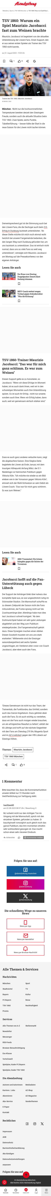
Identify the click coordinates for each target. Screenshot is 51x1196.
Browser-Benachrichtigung (14, 1048)
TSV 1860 (7, 1005)
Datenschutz (8, 1142)
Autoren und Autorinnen (12, 1085)
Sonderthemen (32, 1101)
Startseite (5, 10)
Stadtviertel (7, 989)
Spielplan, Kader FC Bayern (14, 1064)
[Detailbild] (46, 70)
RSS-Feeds (7, 1042)
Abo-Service (8, 1101)
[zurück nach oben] (26, 1175)
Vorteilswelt (8, 1059)
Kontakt (6, 1112)
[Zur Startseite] (25, 6)
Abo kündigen (8, 1154)
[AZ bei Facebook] (27, 1124)
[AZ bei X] (42, 1124)
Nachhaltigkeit (32, 1005)
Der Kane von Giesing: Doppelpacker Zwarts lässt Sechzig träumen (29, 276)
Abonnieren (7, 1096)
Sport (11, 10)
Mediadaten (31, 1085)
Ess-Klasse (7, 1053)
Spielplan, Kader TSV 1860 (14, 1070)
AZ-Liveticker (15, 735)
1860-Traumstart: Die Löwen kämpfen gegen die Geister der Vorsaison (30, 561)
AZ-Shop (29, 1090)
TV (27, 989)
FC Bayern (7, 1000)
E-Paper (6, 1107)
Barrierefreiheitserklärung (13, 1148)
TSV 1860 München (21, 10)
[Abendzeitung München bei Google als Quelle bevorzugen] (34, 61)
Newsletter (7, 1031)
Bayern (5, 994)
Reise (28, 1000)
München (6, 983)
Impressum (7, 1131)
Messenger (7, 1037)
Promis (5, 1011)
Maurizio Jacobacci (23, 749)
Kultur (28, 994)
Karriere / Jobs (9, 1090)
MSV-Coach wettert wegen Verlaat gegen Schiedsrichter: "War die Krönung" (30, 294)
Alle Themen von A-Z (11, 1026)
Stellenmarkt (31, 1026)
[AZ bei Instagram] (34, 1124)
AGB (4, 1137)
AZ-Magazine (31, 1096)
